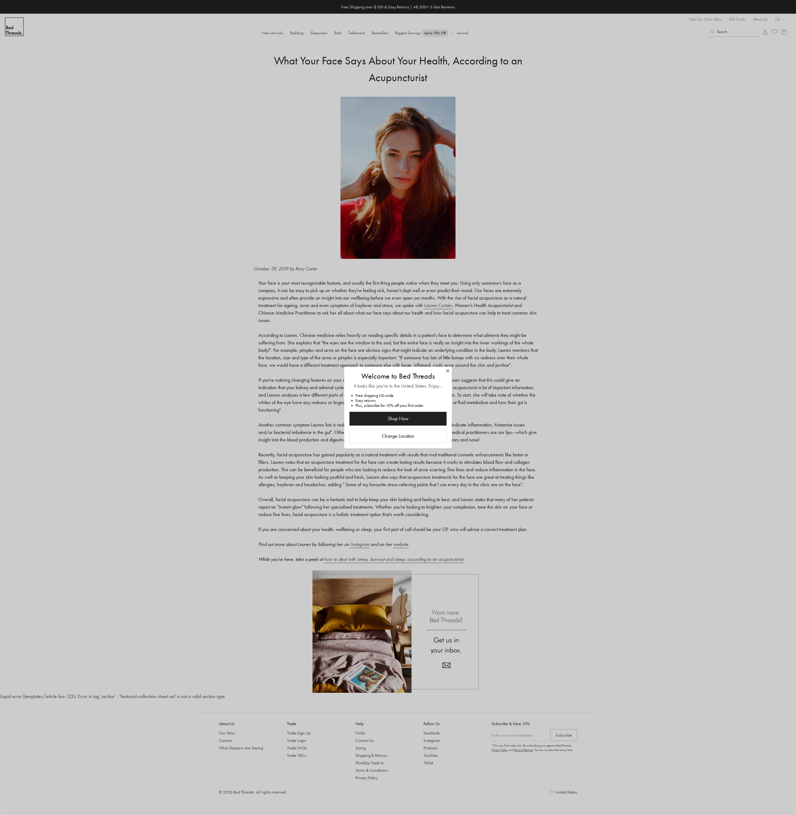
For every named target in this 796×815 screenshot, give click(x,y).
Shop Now (398, 418)
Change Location (398, 436)
